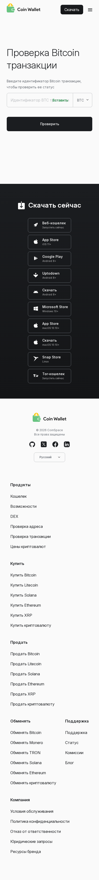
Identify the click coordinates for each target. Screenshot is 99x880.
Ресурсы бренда (25, 851)
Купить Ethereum (25, 605)
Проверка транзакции (30, 536)
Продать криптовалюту (32, 704)
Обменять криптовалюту (33, 782)
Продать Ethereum (27, 684)
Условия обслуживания (31, 811)
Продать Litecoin (25, 663)
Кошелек (18, 496)
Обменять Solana (26, 762)
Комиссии (74, 752)
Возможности (23, 506)
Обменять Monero (26, 742)
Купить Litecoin (24, 585)
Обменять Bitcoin (25, 732)
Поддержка (76, 732)
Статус (72, 742)
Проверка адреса (26, 526)
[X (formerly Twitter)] (44, 444)
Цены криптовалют (28, 546)
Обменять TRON (25, 752)
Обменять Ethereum (28, 772)
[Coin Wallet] (23, 8)
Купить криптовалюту (30, 625)
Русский (45, 457)
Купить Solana (23, 595)
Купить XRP (21, 615)
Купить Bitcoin (23, 575)
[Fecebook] (55, 444)
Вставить (60, 100)
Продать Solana (25, 673)
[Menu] (90, 9)
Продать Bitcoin (25, 653)
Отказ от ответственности (35, 831)
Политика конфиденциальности (39, 821)
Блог (69, 762)
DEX (14, 516)
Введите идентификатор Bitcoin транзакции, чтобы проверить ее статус (44, 84)
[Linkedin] (67, 444)
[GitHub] (32, 444)
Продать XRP (23, 694)
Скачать (71, 9)
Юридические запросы (31, 841)
